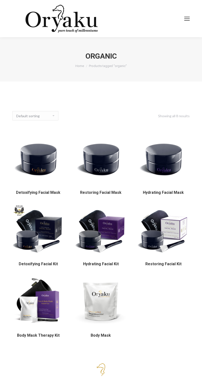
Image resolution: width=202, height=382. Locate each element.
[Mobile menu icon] (187, 18)
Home (79, 66)
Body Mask (101, 335)
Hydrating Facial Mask (163, 192)
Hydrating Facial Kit (101, 264)
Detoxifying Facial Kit (38, 264)
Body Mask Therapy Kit (38, 335)
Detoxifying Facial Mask (38, 192)
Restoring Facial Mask (100, 192)
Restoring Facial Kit (163, 264)
